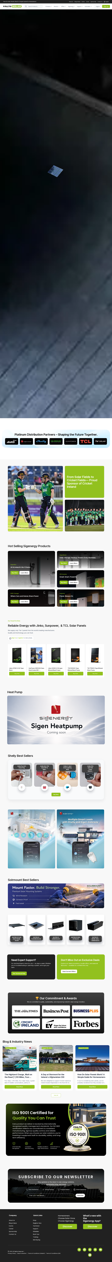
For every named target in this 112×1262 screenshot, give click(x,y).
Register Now (37, 1223)
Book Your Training (36, 1235)
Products (48, 6)
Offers (63, 6)
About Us (71, 1)
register (20, 638)
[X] (90, 1255)
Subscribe (80, 1195)
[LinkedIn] (79, 1249)
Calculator (87, 6)
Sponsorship (93, 1)
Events (83, 1)
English (107, 1)
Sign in (14, 638)
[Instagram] (90, 1249)
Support (79, 6)
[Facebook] (84, 1249)
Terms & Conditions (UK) (53, 1253)
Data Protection (21, 1253)
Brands (56, 6)
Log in (98, 6)
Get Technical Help (19, 973)
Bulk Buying (36, 1240)
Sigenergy (71, 6)
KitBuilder (36, 1231)
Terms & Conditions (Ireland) (36, 1253)
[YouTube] (100, 1249)
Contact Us (99, 1)
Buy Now (14, 573)
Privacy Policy (12, 1253)
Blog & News (77, 1)
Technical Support (36, 1227)
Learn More (24, 573)
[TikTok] (95, 1249)
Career (87, 1)
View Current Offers (69, 971)
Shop (34, 1220)
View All (56, 1095)
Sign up (106, 6)
